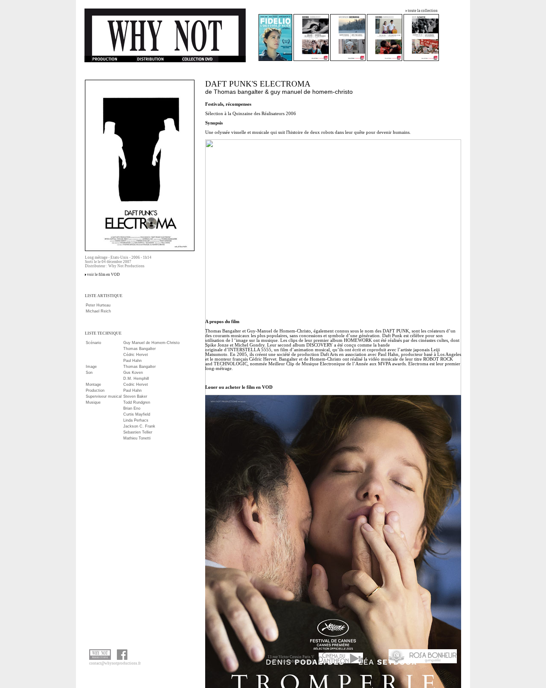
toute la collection (423, 11)
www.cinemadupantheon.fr (292, 661)
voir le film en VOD (103, 274)
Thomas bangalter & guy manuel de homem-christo (283, 91)
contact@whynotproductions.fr (115, 663)
